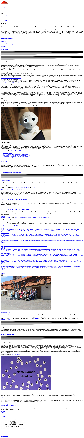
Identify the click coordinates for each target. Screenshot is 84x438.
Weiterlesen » (3, 197)
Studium (5, 11)
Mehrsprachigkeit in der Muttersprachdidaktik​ (8, 404)
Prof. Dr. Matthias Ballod (16, 150)
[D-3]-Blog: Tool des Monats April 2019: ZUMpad (14, 199)
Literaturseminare (5, 312)
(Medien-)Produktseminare (8, 334)
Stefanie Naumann (15, 169)
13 (37, 217)
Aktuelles (5, 6)
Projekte (5, 9)
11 (30, 217)
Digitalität (3, 41)
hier (15, 167)
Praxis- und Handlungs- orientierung (10, 44)
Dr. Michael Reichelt (15, 354)
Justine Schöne (23, 169)
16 (47, 217)
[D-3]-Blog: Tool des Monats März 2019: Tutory (13, 190)
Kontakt (3, 416)
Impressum (4, 436)
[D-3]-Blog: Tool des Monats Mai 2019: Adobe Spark (15, 209)
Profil (4, 8)
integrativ (3, 46)
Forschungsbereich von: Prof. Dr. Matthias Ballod (11, 78)
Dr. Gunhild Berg (26, 187)
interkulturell (4, 49)
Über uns (5, 7)
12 (34, 217)
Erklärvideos (4, 161)
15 (44, 217)
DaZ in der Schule (5, 397)
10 (27, 217)
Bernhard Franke (34, 187)
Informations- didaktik (7, 38)
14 (40, 217)
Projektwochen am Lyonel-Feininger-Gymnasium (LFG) (16, 225)
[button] (42, 13)
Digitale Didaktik (5, 180)
